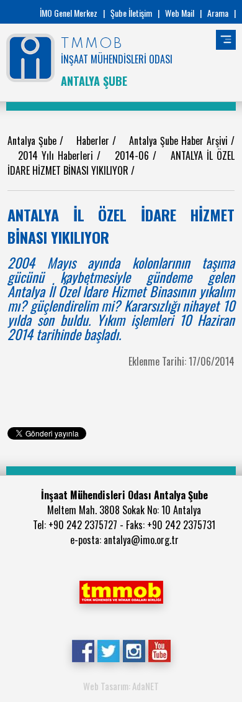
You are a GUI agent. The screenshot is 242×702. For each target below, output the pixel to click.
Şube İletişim (131, 12)
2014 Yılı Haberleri (57, 155)
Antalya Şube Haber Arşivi (180, 140)
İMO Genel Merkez (68, 12)
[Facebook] (82, 649)
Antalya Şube (33, 140)
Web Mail (179, 12)
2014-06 (134, 155)
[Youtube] (159, 649)
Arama (217, 12)
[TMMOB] (121, 590)
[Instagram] (133, 649)
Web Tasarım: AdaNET (121, 686)
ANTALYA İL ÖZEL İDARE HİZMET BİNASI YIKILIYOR (121, 163)
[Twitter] (108, 649)
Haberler (94, 140)
